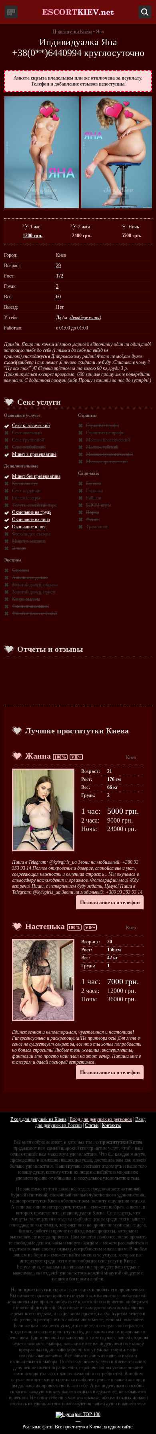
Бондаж (93, 483)
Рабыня (93, 498)
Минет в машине (29, 541)
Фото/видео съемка (31, 534)
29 (58, 265)
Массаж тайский (102, 447)
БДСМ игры (98, 505)
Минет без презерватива (36, 476)
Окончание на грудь (31, 512)
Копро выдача (26, 599)
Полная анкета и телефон (110, 902)
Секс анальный (27, 432)
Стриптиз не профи (105, 432)
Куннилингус (25, 483)
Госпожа (94, 490)
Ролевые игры (26, 498)
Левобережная (85, 317)
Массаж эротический (107, 461)
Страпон (20, 570)
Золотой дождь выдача (35, 584)
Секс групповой (28, 440)
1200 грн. (32, 235)
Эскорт (19, 548)
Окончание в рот (28, 526)
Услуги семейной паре (34, 505)
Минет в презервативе (34, 454)
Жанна (38, 755)
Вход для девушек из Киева (38, 1119)
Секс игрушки (26, 490)
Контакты (111, 1125)
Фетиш (93, 519)
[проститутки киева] (78, 12)
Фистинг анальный (30, 606)
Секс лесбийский (29, 447)
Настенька (45, 926)
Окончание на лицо (31, 519)
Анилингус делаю (30, 577)
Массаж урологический (109, 454)
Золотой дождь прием (34, 592)
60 (58, 297)
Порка (92, 512)
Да (58, 317)
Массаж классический (108, 440)
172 (59, 276)
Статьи (91, 1125)
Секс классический (31, 425)
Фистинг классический (34, 613)
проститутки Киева (82, 1427)
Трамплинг (97, 526)
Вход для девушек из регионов (101, 1119)
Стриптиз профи (102, 425)
